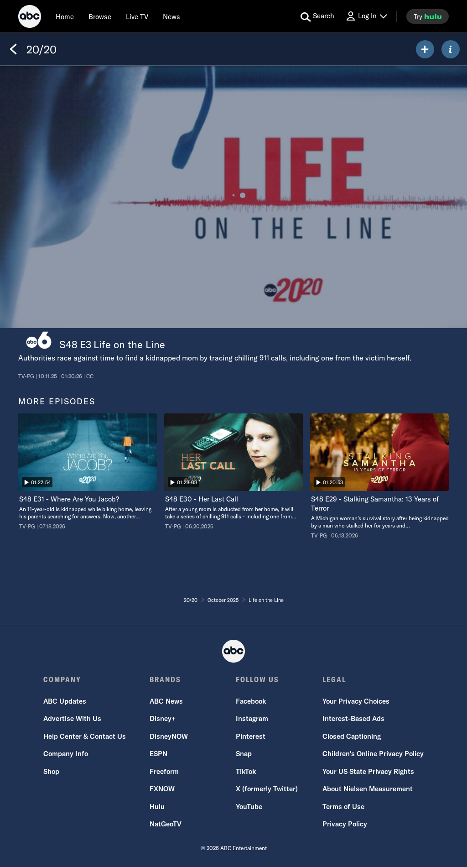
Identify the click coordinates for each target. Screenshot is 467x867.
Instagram (252, 718)
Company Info (65, 753)
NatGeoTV (166, 824)
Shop (51, 771)
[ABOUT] (450, 49)
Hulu (157, 806)
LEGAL (334, 679)
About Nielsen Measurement (367, 788)
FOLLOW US (257, 679)
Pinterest (250, 736)
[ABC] (29, 18)
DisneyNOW (169, 736)
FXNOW (162, 788)
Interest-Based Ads (353, 718)
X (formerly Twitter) (267, 788)
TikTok (246, 771)
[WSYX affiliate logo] (38, 340)
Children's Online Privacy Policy (373, 753)
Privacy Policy (344, 824)
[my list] (425, 49)
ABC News (166, 701)
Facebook (251, 701)
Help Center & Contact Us (84, 736)
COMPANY (62, 679)
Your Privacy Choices (355, 701)
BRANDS (165, 679)
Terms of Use (343, 806)
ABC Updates (64, 701)
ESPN (158, 753)
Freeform (164, 771)
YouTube (249, 806)
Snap (244, 753)
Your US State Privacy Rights (368, 771)
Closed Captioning (351, 736)
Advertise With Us (72, 718)
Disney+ (163, 718)
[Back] (13, 49)
